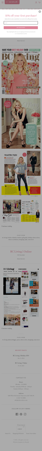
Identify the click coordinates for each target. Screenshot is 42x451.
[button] (40, 11)
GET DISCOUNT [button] (21, 27)
